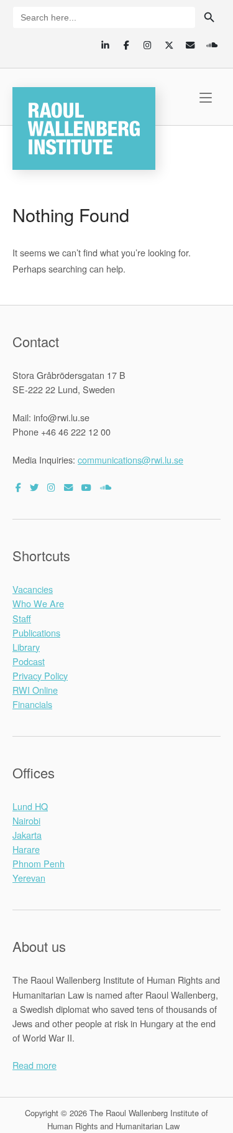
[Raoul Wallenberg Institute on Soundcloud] (105, 486)
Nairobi (26, 820)
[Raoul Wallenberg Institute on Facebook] (18, 486)
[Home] (83, 126)
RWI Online (35, 689)
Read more (34, 1064)
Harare (26, 849)
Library (26, 646)
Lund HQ (30, 806)
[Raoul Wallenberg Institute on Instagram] (51, 486)
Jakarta (27, 834)
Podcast (28, 661)
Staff (21, 618)
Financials (32, 704)
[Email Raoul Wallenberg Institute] (68, 486)
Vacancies (32, 588)
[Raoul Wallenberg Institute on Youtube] (86, 486)
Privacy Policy (40, 675)
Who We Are (38, 603)
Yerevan (28, 877)
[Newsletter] (190, 44)
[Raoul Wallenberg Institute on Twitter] (34, 486)
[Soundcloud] (212, 44)
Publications (36, 632)
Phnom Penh (38, 863)
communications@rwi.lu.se (130, 459)
